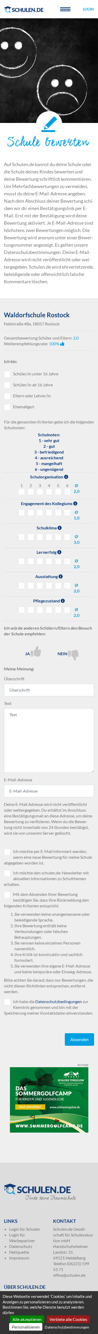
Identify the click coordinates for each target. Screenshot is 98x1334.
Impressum (19, 1257)
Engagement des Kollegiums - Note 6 (67, 512)
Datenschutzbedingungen (58, 1001)
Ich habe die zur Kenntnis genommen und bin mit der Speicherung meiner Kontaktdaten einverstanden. (48, 1007)
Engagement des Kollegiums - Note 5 (58, 512)
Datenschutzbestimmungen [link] (67, 1327)
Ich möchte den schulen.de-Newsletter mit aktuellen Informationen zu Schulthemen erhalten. (46, 878)
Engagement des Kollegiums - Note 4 (49, 512)
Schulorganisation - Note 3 (40, 491)
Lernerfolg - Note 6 (67, 561)
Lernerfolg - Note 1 (21, 561)
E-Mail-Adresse (18, 779)
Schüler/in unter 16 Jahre (35, 373)
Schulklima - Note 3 (40, 537)
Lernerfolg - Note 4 (49, 561)
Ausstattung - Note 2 (30, 585)
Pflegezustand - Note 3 (40, 610)
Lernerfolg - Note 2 (30, 561)
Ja (28, 653)
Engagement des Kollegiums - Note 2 (30, 512)
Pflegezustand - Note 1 (21, 610)
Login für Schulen (24, 1228)
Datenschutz (20, 1246)
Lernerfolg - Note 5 (58, 561)
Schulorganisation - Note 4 (49, 491)
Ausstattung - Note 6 (67, 585)
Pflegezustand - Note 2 (30, 610)
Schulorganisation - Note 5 (58, 491)
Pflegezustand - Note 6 (67, 610)
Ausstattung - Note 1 (21, 585)
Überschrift (14, 678)
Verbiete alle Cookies (68, 1319)
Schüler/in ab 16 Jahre (33, 384)
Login (88, 9)
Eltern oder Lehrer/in (32, 395)
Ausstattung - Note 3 (40, 585)
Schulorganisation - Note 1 (21, 491)
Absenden (79, 1039)
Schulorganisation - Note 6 (67, 491)
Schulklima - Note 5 (58, 537)
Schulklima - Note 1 (21, 537)
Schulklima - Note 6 (67, 537)
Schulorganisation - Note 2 (30, 491)
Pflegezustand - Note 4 (49, 610)
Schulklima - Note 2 (30, 537)
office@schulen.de (69, 1275)
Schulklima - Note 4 (49, 537)
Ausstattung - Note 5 (58, 585)
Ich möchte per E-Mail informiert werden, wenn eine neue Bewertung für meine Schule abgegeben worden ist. (48, 857)
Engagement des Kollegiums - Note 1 (21, 512)
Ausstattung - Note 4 (49, 585)
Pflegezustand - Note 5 (58, 610)
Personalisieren (26, 1326)
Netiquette (19, 1252)
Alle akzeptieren (27, 1319)
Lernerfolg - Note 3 (40, 561)
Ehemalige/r (23, 406)
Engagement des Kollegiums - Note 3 (40, 512)
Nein (62, 653)
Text (7, 703)
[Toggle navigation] (65, 9)
